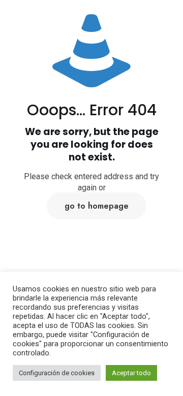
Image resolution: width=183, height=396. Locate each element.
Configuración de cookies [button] (57, 373)
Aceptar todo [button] (131, 373)
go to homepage (97, 206)
